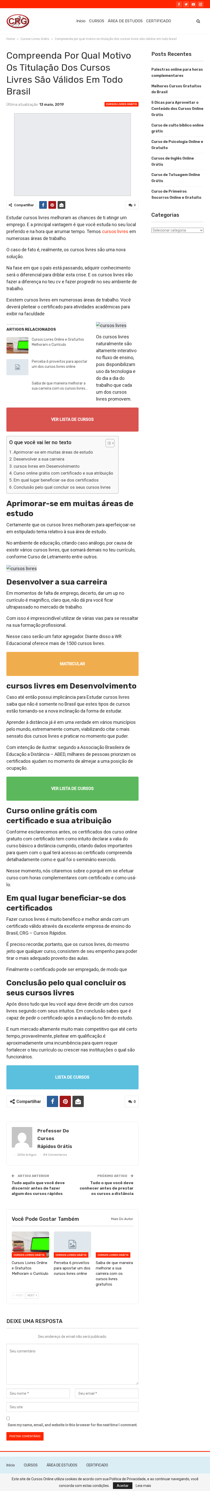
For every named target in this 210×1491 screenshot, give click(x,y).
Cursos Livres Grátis (121, 104)
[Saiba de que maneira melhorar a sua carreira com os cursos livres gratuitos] (17, 389)
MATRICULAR (72, 663)
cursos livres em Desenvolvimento (47, 466)
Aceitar (123, 1486)
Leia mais (143, 1485)
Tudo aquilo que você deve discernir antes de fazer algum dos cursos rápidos (38, 1188)
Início (81, 21)
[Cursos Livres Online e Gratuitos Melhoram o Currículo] (17, 345)
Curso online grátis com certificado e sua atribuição (63, 473)
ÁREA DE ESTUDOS (125, 21)
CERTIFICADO (158, 21)
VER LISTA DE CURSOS (72, 419)
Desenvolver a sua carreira (39, 459)
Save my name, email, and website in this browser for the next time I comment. (73, 1425)
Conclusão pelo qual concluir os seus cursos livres (62, 487)
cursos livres (115, 231)
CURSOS (96, 21)
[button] (107, 444)
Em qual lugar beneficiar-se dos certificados (56, 480)
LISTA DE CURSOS (72, 1077)
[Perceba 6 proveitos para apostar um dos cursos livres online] (17, 367)
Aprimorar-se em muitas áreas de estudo (53, 452)
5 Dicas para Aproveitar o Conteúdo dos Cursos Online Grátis (177, 108)
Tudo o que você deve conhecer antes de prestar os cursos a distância (106, 1188)
